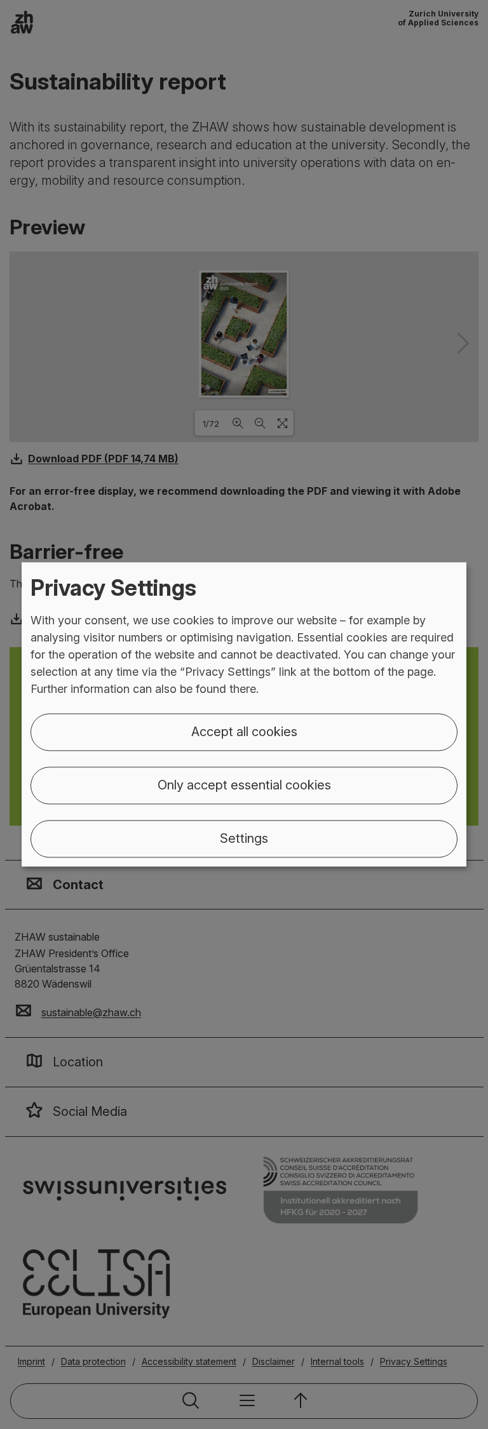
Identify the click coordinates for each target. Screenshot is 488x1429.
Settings (244, 839)
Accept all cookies (244, 732)
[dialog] (244, 714)
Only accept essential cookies (244, 785)
